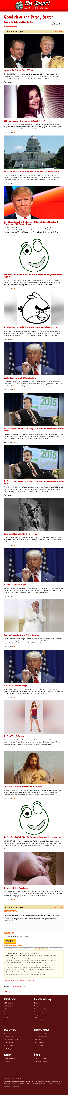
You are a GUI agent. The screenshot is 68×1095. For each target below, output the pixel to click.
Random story (38, 1046)
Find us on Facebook (41, 1062)
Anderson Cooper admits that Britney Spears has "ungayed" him (25, 972)
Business (7, 1021)
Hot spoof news (39, 1043)
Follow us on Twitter (40, 1059)
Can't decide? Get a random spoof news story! (19, 980)
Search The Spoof (40, 1034)
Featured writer (9, 1037)
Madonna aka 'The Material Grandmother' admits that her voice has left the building (31, 955)
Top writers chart (9, 1034)
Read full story (9, 82)
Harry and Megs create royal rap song (17, 958)
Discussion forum (39, 1021)
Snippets (37, 1003)
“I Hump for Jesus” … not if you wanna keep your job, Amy (23, 953)
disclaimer (16, 1086)
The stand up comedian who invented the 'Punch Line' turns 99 (25, 974)
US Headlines (8, 1003)
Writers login (8, 1049)
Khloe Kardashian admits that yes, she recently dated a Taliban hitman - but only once (32, 960)
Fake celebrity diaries (41, 1009)
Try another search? (10, 26)
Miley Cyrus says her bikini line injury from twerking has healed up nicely (28, 965)
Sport (6, 1018)
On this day (37, 1040)
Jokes (36, 1006)
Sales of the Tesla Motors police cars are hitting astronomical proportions (28, 967)
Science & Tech (9, 1015)
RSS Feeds (37, 1018)
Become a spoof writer (11, 1040)
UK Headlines (8, 1006)
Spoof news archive (40, 1037)
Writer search (8, 1043)
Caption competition (40, 1012)
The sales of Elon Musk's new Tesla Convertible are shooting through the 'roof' (30, 969)
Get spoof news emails (41, 1015)
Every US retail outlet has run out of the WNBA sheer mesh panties (26, 962)
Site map (7, 1062)
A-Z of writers (8, 1046)
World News (8, 1009)
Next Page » (59, 31)
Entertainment (8, 1012)
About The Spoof (9, 1059)
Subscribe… (10, 941)
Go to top (7, 992)
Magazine (7, 1024)
